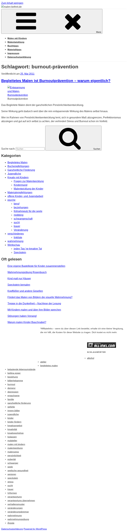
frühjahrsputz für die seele (28, 211)
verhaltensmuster (16, 504)
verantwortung (14, 496)
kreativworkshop (15, 433)
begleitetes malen (49, 365)
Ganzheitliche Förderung (21, 170)
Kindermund (20, 185)
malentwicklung (15, 448)
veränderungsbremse (18, 511)
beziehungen (21, 207)
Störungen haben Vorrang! (22, 316)
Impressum (13, 53)
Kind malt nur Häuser (19, 278)
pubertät (11, 459)
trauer (17, 226)
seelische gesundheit (17, 470)
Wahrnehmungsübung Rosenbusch (27, 272)
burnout (11, 384)
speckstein (12, 478)
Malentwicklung (15, 42)
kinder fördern (14, 422)
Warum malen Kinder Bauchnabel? (26, 322)
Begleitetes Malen (17, 162)
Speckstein (20, 252)
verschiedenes (15, 233)
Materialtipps (14, 49)
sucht (17, 222)
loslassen (12, 436)
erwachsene (13, 395)
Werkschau (13, 245)
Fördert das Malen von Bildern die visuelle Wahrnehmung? (39, 297)
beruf (16, 203)
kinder (10, 418)
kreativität (12, 429)
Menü (98, 32)
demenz (11, 388)
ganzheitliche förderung (19, 403)
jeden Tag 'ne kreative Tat (28, 248)
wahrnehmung (15, 241)
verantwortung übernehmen (21, 500)
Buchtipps (13, 46)
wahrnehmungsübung (18, 519)
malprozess (13, 451)
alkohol (90, 358)
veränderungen (15, 508)
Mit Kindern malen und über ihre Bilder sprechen (34, 309)
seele (10, 466)
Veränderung (21, 230)
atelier (43, 362)
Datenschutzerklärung (19, 57)
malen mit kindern (16, 444)
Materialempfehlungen (19, 192)
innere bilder (13, 410)
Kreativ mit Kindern (18, 177)
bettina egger (14, 373)
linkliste (18, 237)
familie (10, 399)
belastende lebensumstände (21, 369)
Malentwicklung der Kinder (28, 188)
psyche (11, 200)
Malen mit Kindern (17, 38)
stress (10, 481)
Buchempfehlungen (18, 166)
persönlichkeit (14, 455)
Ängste (10, 523)
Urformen (12, 493)
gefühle (11, 407)
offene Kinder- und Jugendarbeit (25, 196)
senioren (11, 474)
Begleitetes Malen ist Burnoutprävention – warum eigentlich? (56, 81)
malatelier (12, 440)
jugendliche (13, 414)
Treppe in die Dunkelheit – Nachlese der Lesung (34, 303)
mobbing (18, 215)
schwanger (12, 463)
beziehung (12, 377)
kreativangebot (14, 425)
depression (12, 392)
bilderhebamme (15, 380)
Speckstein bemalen (18, 284)
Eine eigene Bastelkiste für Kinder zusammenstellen (36, 266)
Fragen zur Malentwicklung (29, 181)
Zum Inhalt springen (12, 3)
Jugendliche (14, 173)
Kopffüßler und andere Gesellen (25, 291)
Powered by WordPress (35, 529)
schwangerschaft (23, 218)
